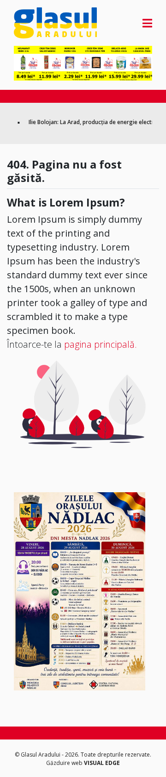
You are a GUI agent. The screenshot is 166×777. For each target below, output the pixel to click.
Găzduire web (65, 763)
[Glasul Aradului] (34, 22)
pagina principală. (100, 344)
